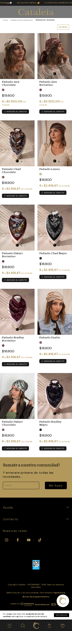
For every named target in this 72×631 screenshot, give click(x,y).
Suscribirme (36, 71)
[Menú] (9, 625)
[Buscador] (22, 625)
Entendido (61, 615)
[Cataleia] (36, 625)
